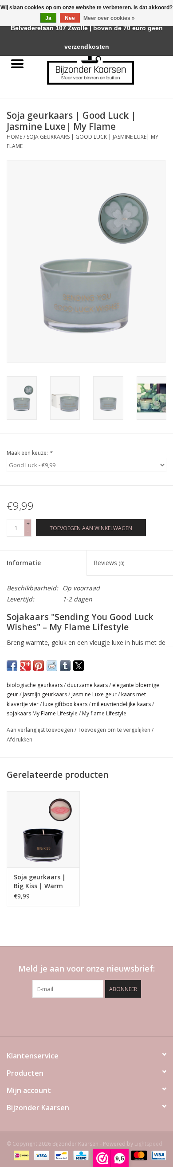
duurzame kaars (87, 685)
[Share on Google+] (25, 665)
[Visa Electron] (157, 1155)
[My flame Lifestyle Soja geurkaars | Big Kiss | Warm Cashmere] (43, 829)
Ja (48, 18)
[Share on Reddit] (52, 665)
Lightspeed (148, 1143)
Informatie (24, 562)
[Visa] (41, 1155)
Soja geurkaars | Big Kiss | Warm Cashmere (40, 881)
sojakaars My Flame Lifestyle (42, 713)
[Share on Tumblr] (65, 665)
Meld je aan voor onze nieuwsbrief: (86, 968)
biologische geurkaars (35, 685)
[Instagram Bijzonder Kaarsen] (102, 1016)
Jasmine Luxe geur (94, 694)
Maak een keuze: (29, 453)
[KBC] (80, 1155)
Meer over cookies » (109, 18)
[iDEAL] (20, 1155)
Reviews (109, 562)
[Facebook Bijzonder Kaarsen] (70, 1016)
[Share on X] (78, 665)
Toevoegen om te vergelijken (115, 730)
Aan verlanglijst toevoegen (41, 730)
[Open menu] (17, 63)
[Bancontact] (60, 1155)
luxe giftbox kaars (65, 704)
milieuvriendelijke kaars (121, 704)
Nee (70, 18)
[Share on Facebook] (12, 665)
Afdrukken (19, 739)
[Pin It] (38, 665)
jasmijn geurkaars (45, 694)
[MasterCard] (138, 1155)
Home (14, 137)
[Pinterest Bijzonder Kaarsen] (86, 1016)
